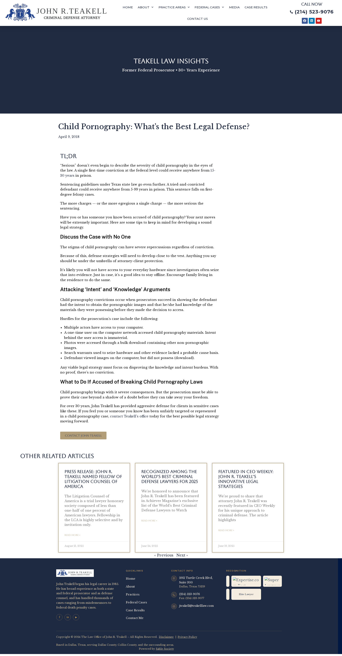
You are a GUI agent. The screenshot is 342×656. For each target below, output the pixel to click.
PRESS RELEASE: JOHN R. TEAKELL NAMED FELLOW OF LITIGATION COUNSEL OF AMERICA (93, 479)
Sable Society (165, 648)
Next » (182, 555)
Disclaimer (166, 636)
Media (234, 7)
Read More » (72, 535)
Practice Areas (172, 7)
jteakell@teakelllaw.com (196, 606)
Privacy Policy (187, 636)
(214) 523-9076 (189, 594)
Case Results (256, 7)
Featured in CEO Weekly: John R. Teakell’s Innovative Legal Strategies (246, 479)
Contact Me (134, 618)
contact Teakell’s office (129, 416)
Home (128, 7)
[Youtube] (319, 21)
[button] (83, 435)
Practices (133, 594)
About (143, 7)
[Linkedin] (312, 21)
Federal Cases (207, 7)
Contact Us (197, 19)
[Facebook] (305, 21)
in (67, 617)
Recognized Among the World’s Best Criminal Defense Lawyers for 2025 (169, 476)
